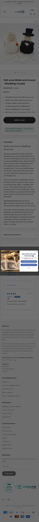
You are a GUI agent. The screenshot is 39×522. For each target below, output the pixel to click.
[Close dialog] (37, 252)
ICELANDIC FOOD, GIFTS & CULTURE (29, 261)
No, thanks (29, 267)
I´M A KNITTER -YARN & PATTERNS (28, 264)
